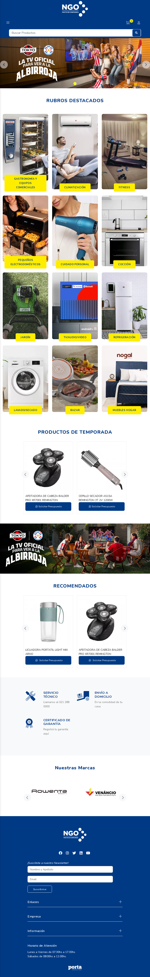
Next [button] (124, 474)
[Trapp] (101, 791)
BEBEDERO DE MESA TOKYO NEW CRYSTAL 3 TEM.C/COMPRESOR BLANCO (47, 498)
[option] (48, 478)
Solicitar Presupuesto (50, 506)
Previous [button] (25, 474)
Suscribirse (39, 889)
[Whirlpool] (49, 791)
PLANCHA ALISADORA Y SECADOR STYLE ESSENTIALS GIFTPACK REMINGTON (47, 652)
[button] (4, 64)
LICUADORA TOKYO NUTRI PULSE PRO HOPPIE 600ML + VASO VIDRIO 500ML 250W (101, 652)
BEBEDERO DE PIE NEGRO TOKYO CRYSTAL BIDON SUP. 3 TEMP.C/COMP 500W (100, 498)
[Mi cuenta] (138, 23)
